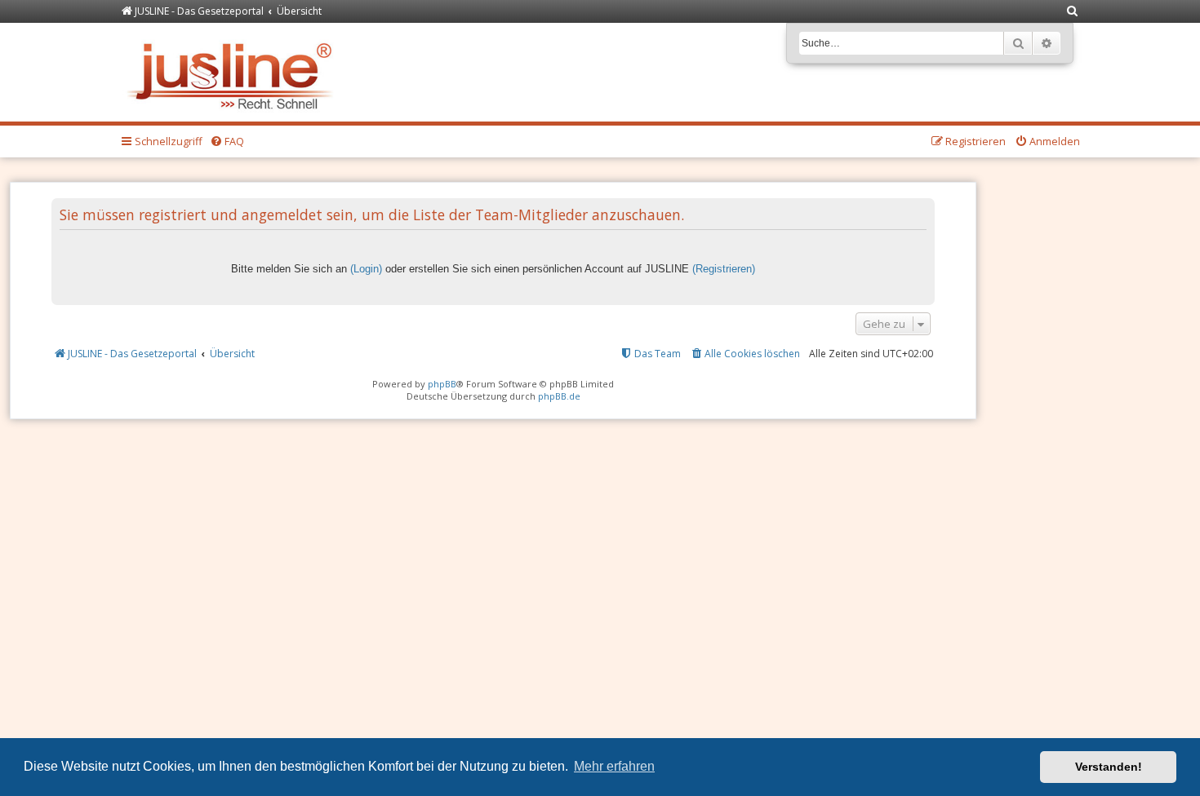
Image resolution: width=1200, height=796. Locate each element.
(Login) (366, 269)
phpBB (442, 384)
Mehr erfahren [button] (614, 766)
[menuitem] (1072, 12)
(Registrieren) (723, 269)
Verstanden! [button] (1108, 766)
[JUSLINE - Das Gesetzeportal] (234, 72)
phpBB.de (559, 396)
